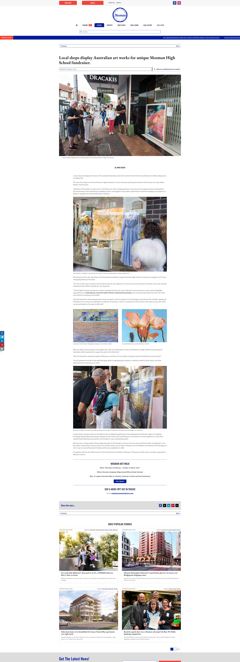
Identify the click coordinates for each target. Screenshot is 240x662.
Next (177, 46)
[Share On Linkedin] (2, 341)
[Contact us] (2, 349)
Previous (64, 46)
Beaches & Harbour (100, 530)
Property (178, 530)
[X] (165, 505)
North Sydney (105, 589)
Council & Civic (92, 530)
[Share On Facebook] (2, 333)
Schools (175, 589)
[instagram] (179, 3)
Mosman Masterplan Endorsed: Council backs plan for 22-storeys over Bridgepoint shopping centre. (195, 38)
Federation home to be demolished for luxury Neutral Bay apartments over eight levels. (88, 633)
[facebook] (174, 3)
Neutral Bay (110, 589)
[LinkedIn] (169, 505)
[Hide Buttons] (1, 352)
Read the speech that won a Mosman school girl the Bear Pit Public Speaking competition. (150, 633)
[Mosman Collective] (120, 8)
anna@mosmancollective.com (122, 493)
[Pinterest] (173, 505)
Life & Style (115, 530)
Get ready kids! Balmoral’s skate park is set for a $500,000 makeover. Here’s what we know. (130, 38)
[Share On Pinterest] (2, 345)
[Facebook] (160, 505)
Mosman (107, 530)
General (110, 530)
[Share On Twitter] (2, 337)
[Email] (177, 505)
